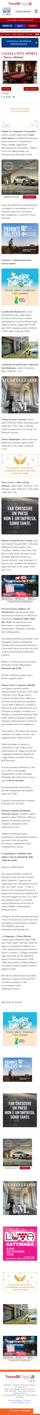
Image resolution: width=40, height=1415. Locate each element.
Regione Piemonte (26, 30)
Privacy (27, 1402)
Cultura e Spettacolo (18, 34)
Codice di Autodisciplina (17, 1402)
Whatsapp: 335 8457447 (20, 1393)
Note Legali (27, 1400)
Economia (29, 34)
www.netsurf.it (25, 1410)
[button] (36, 30)
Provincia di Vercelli (12, 30)
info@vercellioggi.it (17, 1400)
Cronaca (7, 34)
